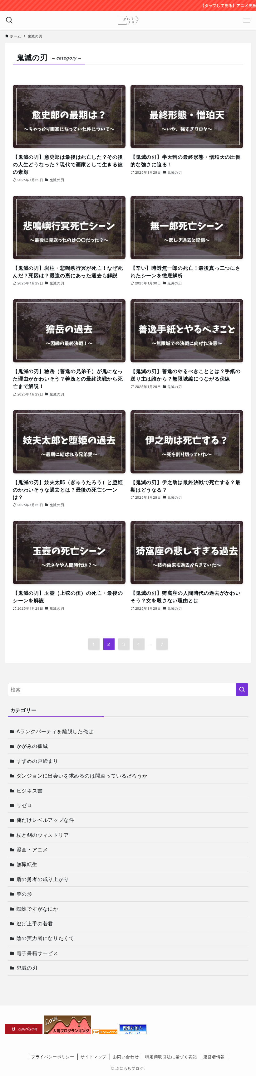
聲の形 (24, 893)
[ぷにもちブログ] (128, 20)
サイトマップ (93, 1056)
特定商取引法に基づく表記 (171, 1056)
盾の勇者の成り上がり (43, 879)
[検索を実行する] (242, 689)
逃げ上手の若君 (35, 923)
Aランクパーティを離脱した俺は (55, 731)
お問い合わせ (126, 1056)
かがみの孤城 (32, 745)
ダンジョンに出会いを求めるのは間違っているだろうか (82, 775)
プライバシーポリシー (52, 1056)
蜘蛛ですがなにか (37, 908)
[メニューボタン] (246, 20)
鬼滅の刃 (27, 967)
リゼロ (24, 805)
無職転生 (27, 864)
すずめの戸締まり (37, 760)
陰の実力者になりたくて (45, 938)
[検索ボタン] (9, 20)
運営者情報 (214, 1056)
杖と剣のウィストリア (43, 834)
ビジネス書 (30, 790)
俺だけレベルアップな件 (45, 819)
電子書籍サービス (37, 953)
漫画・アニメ (32, 849)
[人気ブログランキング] (67, 1032)
